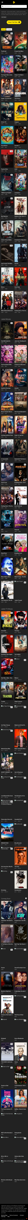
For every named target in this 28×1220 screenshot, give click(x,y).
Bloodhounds (18, 843)
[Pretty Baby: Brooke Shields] (21, 981)
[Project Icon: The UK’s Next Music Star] (21, 910)
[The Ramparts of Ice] (21, 785)
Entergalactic (18, 1132)
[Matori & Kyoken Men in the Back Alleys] (21, 738)
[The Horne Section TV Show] (7, 1099)
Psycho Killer (4, 169)
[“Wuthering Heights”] (7, 182)
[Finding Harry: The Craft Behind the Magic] (21, 300)
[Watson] (21, 667)
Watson (16, 678)
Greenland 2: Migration (20, 239)
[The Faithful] (21, 644)
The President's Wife (6, 364)
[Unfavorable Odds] (21, 1146)
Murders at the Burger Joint (8, 1179)
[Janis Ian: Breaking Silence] (21, 330)
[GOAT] (21, 159)
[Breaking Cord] (21, 543)
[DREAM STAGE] (7, 832)
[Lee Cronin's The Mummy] (7, 253)
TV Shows (9, 29)
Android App (4, 1215)
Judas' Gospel (18, 600)
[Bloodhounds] (21, 832)
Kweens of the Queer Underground (10, 1014)
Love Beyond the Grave (7, 795)
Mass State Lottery (5, 576)
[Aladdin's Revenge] (7, 378)
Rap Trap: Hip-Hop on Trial (21, 944)
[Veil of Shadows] (21, 762)
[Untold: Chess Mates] (7, 229)
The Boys (17, 630)
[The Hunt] (21, 856)
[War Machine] (7, 206)
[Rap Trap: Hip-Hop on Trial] (21, 933)
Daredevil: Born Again (6, 654)
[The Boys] (21, 620)
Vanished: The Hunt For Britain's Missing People (13, 920)
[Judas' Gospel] (21, 590)
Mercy (2, 287)
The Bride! (3, 51)
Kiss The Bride (18, 506)
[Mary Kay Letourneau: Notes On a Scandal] (21, 1169)
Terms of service (13, 1215)
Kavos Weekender (19, 1038)
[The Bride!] (7, 41)
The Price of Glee (19, 1014)
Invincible (3, 630)
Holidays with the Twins (7, 435)
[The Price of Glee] (21, 1004)
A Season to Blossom (20, 364)
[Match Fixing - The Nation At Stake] (21, 566)
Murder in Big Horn (6, 991)
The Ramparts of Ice (20, 795)
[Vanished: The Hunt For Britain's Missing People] (7, 910)
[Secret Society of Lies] (21, 957)
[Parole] (7, 957)
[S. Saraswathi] (7, 448)
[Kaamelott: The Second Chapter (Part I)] (21, 448)
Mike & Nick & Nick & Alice (7, 310)
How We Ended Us (5, 341)
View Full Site (13, 22)
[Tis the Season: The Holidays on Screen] (21, 1075)
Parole (3, 967)
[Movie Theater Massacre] (7, 401)
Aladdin (17, 388)
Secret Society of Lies (20, 967)
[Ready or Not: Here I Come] (21, 206)
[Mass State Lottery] (7, 566)
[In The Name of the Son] (7, 933)
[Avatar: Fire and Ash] (7, 88)
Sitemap (3, 1216)
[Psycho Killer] (7, 159)
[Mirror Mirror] (7, 1146)
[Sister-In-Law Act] (21, 425)
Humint (16, 263)
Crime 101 (3, 122)
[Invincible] (7, 620)
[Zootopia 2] (21, 182)
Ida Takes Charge (5, 725)
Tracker (3, 701)
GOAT (16, 169)
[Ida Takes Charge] (7, 714)
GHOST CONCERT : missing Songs (10, 772)
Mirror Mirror (4, 1156)
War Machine (4, 216)
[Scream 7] (21, 135)
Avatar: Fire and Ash (6, 98)
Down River (4, 553)
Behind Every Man (5, 748)
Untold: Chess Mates (6, 239)
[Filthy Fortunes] (21, 691)
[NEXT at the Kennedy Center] (7, 1122)
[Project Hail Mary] (21, 41)
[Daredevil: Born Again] (7, 644)
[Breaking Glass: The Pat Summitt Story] (21, 472)
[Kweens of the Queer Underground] (7, 1004)
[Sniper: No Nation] (21, 64)
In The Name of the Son (7, 944)
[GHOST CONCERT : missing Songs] (7, 762)
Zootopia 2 (17, 192)
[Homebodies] (21, 880)
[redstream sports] (14, 2)
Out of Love (4, 482)
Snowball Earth (18, 819)
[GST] (7, 519)
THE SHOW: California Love (8, 1062)
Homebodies (18, 890)
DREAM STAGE (4, 843)
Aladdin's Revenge (5, 388)
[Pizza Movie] (7, 135)
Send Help (17, 287)
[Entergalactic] (21, 1122)
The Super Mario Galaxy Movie (9, 75)
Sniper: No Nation (19, 75)
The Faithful (17, 654)
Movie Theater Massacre (7, 411)
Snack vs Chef (4, 1085)
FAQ (9, 1216)
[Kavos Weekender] (21, 1028)
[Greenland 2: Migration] (21, 229)
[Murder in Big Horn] (7, 981)
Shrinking (3, 890)
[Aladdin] (21, 378)
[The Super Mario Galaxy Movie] (7, 64)
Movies (3, 29)
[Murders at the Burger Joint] (7, 1169)
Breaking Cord (18, 553)
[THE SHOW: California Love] (7, 1051)
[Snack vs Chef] (7, 1075)
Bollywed (3, 1038)
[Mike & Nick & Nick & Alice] (7, 300)
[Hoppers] (21, 111)
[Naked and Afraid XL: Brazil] (21, 714)
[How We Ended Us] (7, 330)
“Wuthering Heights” (6, 192)
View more (25, 898)
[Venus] (21, 1051)
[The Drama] (21, 88)
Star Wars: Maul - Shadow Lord (9, 678)
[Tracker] (7, 691)
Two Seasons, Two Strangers (8, 600)
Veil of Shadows (19, 772)
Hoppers (17, 122)
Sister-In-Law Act (19, 435)
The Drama (17, 98)
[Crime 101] (7, 111)
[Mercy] (7, 276)
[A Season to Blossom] (21, 354)
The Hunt (17, 866)
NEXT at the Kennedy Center (8, 1132)
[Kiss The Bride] (21, 495)
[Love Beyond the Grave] (7, 785)
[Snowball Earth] (21, 809)
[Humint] (21, 253)
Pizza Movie (4, 145)
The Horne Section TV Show (8, 1109)
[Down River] (7, 543)
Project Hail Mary (19, 51)
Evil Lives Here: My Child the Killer (9, 866)
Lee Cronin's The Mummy (7, 263)
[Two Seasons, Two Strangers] (7, 590)
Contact (22, 1215)
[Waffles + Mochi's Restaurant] (21, 1099)
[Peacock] (21, 519)
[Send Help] (21, 276)
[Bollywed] (7, 1028)
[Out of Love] (7, 472)
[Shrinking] (7, 880)
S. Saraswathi (4, 459)
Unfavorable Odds (19, 1156)
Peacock (17, 529)
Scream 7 (17, 145)
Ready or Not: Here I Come (21, 216)
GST (2, 529)
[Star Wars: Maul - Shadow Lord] (7, 667)
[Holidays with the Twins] (7, 425)
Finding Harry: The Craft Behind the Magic (11, 506)
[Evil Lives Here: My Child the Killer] (7, 856)
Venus (16, 1062)
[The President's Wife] (7, 354)
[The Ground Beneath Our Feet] (21, 401)
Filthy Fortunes (18, 701)
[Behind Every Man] (7, 738)
